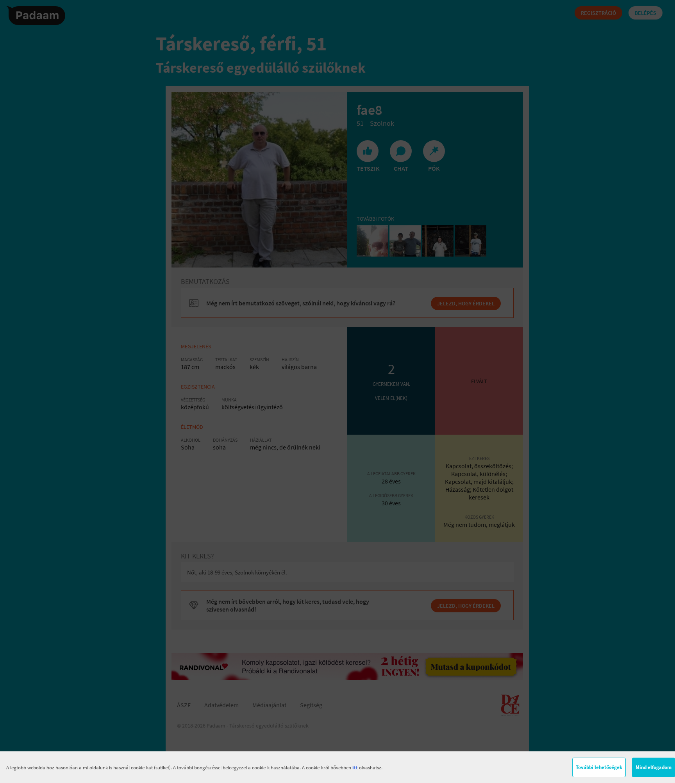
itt (355, 767)
